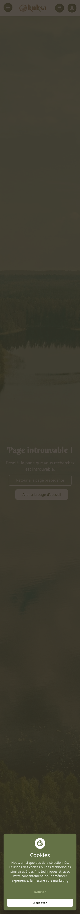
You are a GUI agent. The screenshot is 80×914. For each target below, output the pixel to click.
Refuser (40, 892)
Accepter (40, 903)
